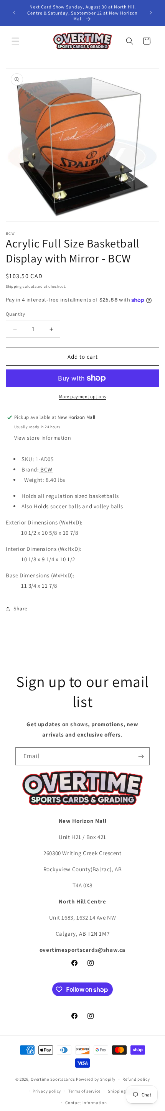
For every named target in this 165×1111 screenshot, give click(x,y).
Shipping (14, 286)
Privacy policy (47, 1091)
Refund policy (136, 1079)
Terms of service (84, 1091)
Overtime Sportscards (53, 1079)
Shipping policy (124, 1091)
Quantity (15, 314)
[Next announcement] (150, 12)
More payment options (82, 396)
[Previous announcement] (14, 12)
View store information (42, 437)
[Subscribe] (140, 756)
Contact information (86, 1102)
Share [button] (20, 608)
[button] (15, 41)
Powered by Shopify (96, 1079)
